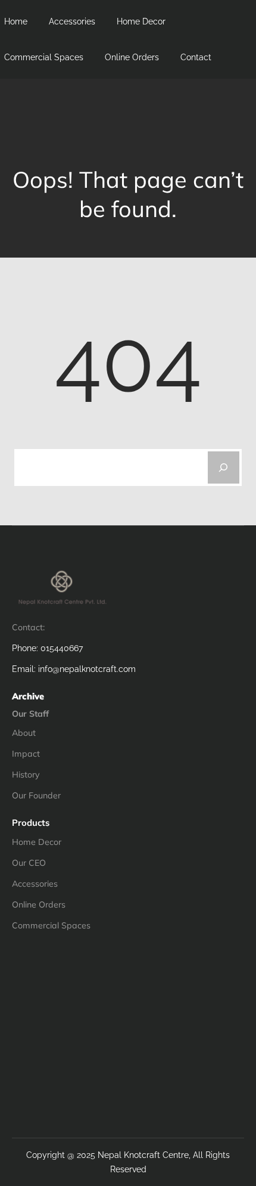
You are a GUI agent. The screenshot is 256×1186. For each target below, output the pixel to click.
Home (15, 21)
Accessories (72, 21)
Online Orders (132, 57)
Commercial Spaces (43, 57)
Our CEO (29, 862)
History (26, 774)
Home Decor (141, 21)
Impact (26, 753)
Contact (195, 57)
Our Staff (30, 713)
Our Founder (36, 795)
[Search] (223, 467)
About (24, 732)
